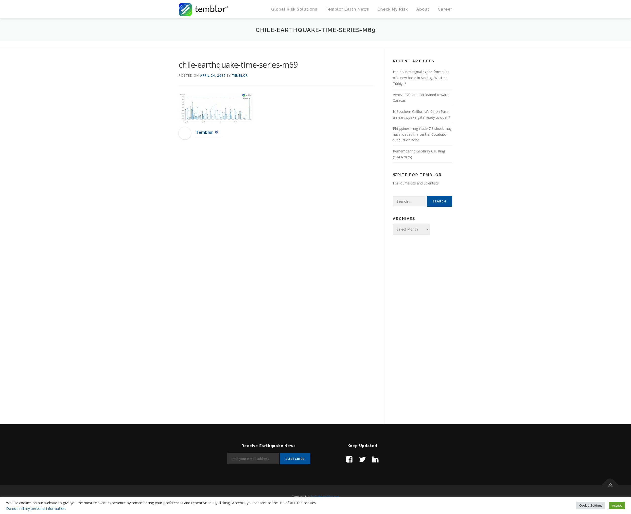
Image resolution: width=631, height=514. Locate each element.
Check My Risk (392, 9)
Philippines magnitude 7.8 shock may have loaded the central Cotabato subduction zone (422, 134)
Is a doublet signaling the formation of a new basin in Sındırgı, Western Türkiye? (421, 77)
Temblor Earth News (347, 9)
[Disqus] (276, 223)
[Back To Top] (610, 485)
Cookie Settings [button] (590, 505)
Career (445, 9)
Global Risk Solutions (294, 9)
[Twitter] (362, 459)
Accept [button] (617, 505)
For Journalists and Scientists (416, 183)
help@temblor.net (325, 496)
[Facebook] (349, 459)
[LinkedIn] (375, 459)
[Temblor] (185, 132)
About (422, 9)
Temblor (240, 75)
